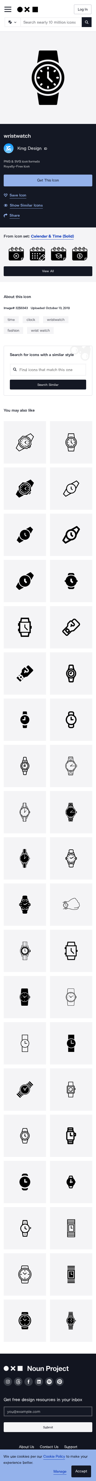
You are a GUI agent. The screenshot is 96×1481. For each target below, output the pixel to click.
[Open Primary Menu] (7, 9)
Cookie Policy (54, 1456)
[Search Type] (12, 22)
